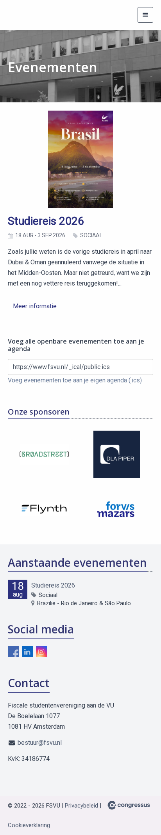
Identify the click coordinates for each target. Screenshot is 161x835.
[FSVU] (22, 15)
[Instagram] (41, 651)
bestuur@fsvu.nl (40, 742)
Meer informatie (35, 306)
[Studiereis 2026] (80, 159)
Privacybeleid (81, 805)
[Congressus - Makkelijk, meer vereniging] (128, 805)
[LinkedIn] (27, 651)
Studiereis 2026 (46, 221)
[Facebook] (13, 651)
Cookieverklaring (29, 825)
